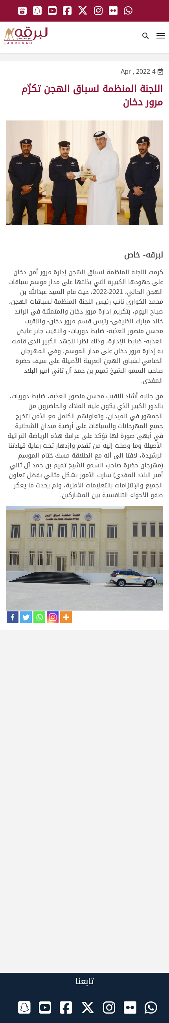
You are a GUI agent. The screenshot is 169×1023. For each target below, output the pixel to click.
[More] (66, 617)
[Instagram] (53, 617)
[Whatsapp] (39, 617)
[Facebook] (12, 617)
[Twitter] (26, 617)
